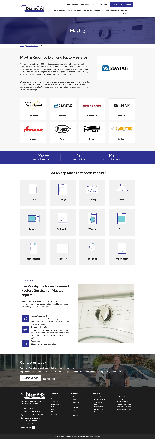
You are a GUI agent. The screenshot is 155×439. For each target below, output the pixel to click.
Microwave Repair (99, 412)
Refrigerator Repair (122, 401)
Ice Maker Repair (99, 409)
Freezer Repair (98, 406)
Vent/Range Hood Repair (124, 406)
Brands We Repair (32, 46)
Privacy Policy (89, 436)
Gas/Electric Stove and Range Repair (123, 398)
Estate (74, 412)
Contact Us (124, 14)
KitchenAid (76, 402)
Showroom (77, 10)
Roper (75, 410)
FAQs (52, 409)
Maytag (75, 399)
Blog (52, 406)
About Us (124, 10)
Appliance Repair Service (61, 10)
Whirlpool (75, 397)
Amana (75, 404)
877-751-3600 (49, 379)
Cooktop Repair (99, 397)
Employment (87, 10)
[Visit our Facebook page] (33, 427)
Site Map (97, 436)
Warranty (54, 412)
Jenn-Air (75, 407)
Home (22, 46)
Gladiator (75, 415)
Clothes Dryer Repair (98, 403)
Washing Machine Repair (124, 409)
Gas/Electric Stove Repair (124, 404)
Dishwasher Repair (99, 399)
